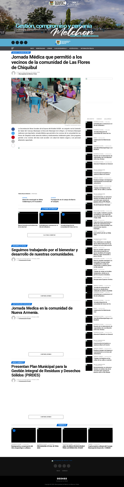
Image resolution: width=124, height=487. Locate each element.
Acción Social (73, 48)
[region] (46, 285)
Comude (49, 48)
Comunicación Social (25, 260)
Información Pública (87, 48)
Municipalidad (40, 48)
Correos (64, 471)
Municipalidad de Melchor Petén (28, 74)
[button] (17, 285)
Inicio (32, 48)
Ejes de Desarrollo (60, 48)
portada (34, 193)
